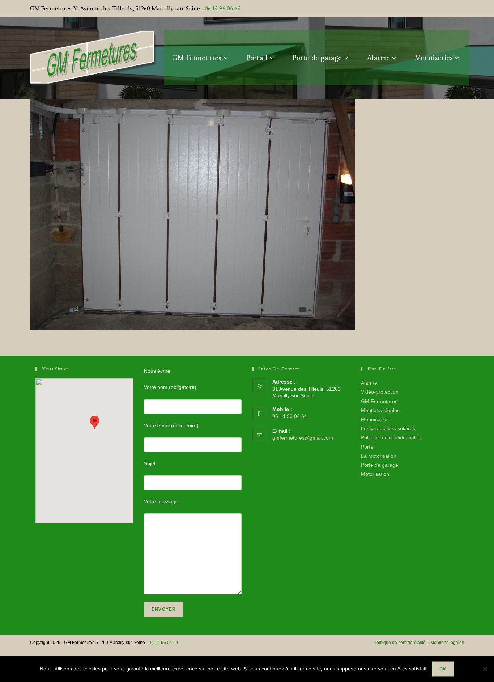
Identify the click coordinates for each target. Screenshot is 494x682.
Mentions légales (380, 410)
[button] (94, 422)
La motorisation (378, 456)
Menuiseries (375, 419)
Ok (442, 669)
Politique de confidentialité (391, 437)
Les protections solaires (388, 428)
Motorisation (375, 474)
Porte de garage (379, 465)
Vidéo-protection (380, 392)
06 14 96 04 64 (223, 8)
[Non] (485, 669)
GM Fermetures (379, 401)
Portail (368, 447)
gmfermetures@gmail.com (302, 438)
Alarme (369, 383)
